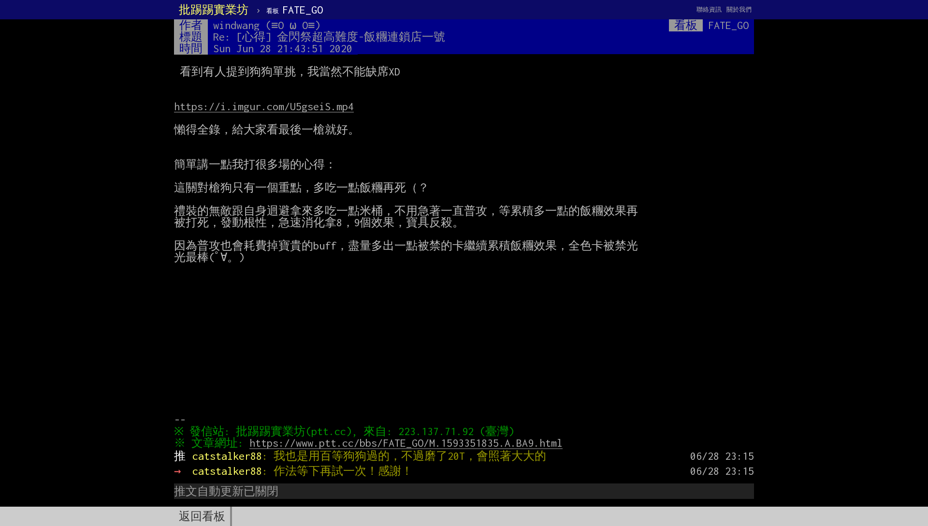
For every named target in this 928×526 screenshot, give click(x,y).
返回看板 (202, 516)
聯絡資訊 (709, 9)
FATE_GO (294, 9)
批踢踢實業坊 (213, 9)
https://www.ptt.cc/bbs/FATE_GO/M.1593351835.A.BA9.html (406, 443)
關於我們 (739, 9)
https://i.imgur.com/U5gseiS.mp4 (264, 106)
